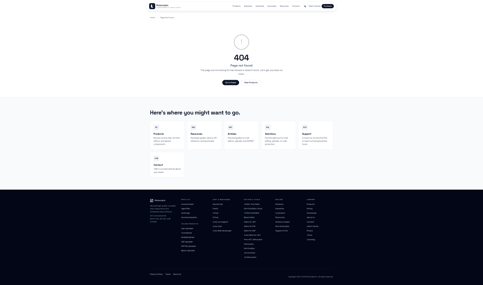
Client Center (315, 6)
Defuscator (249, 244)
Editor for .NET (250, 222)
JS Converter (249, 252)
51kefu (215, 208)
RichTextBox (249, 248)
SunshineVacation (189, 217)
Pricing (309, 208)
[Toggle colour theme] (305, 6)
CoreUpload (186, 232)
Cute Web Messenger (222, 230)
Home (152, 17)
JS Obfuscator (250, 257)
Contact (296, 6)
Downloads (311, 213)
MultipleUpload (187, 237)
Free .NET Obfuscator (253, 239)
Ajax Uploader (187, 228)
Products (237, 6)
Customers (271, 6)
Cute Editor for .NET (252, 235)
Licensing (311, 239)
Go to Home (230, 82)
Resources (284, 6)
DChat (215, 217)
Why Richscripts (282, 226)
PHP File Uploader (188, 246)
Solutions (248, 6)
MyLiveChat (218, 204)
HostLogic (185, 213)
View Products (251, 82)
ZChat (215, 213)
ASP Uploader (187, 241)
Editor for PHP (249, 226)
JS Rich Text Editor (252, 204)
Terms (309, 235)
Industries (260, 6)
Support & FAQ (281, 230)
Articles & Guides (282, 222)
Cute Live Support (220, 222)
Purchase (328, 6)
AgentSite (185, 208)
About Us (311, 217)
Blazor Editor (249, 217)
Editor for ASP (249, 230)
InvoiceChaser (187, 204)
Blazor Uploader (188, 250)
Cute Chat (217, 226)
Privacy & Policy (156, 274)
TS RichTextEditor (251, 213)
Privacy (310, 230)
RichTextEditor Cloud (253, 208)
